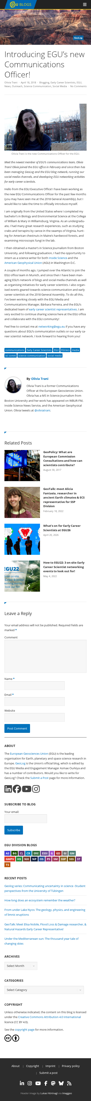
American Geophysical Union (23, 263)
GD (58, 853)
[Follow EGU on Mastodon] (53, 1083)
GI (65, 853)
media (75, 350)
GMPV (10, 859)
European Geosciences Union (29, 754)
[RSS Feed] (69, 1083)
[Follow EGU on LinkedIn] (22, 1083)
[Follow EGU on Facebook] (45, 1083)
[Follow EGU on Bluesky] (61, 1083)
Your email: (11, 812)
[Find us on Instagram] (36, 789)
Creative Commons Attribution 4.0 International (49, 1017)
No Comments (78, 86)
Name (8, 679)
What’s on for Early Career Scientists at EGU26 (62, 528)
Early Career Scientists (63, 82)
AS (7, 853)
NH (26, 859)
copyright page (24, 1030)
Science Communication (37, 86)
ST (78, 859)
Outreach (17, 86)
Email (7, 695)
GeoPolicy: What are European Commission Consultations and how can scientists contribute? (62, 458)
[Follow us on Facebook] (17, 789)
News (7, 86)
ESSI (44, 853)
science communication (31, 355)
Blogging (44, 82)
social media (54, 355)
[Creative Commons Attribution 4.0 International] (7, 1041)
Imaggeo (67, 1093)
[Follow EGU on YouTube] (38, 1083)
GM (72, 853)
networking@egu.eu (51, 326)
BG (15, 853)
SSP (63, 859)
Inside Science (58, 258)
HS (19, 859)
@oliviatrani (42, 410)
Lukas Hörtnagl (49, 1093)
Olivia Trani (10, 82)
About (15, 1066)
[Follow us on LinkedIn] (8, 789)
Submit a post (48, 1073)
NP (34, 859)
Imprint (50, 1066)
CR (28, 853)
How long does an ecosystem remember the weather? (39, 900)
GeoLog (20, 763)
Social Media (60, 86)
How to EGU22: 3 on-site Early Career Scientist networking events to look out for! (63, 567)
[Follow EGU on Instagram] (30, 1083)
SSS (71, 859)
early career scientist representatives (53, 309)
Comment (11, 637)
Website (9, 711)
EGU (79, 82)
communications (14, 350)
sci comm (10, 355)
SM (55, 859)
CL (21, 853)
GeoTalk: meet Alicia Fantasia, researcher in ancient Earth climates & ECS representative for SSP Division (64, 497)
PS (48, 859)
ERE (36, 853)
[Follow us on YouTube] (27, 789)
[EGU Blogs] (20, 8)
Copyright (32, 1066)
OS (42, 859)
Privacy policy (71, 1066)
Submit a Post (39, 778)
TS (7, 865)
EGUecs (65, 350)
